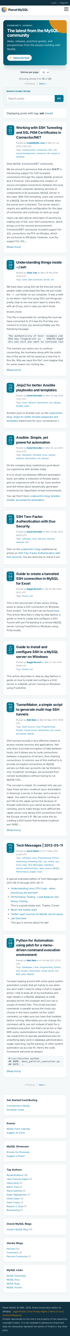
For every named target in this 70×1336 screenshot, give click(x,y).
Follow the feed (21, 58)
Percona (13, 1248)
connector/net (28, 150)
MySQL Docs (13, 1279)
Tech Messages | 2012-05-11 (39, 845)
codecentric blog (30, 549)
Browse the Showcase (18, 1152)
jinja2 (26, 406)
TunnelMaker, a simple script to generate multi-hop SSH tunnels (39, 709)
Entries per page (30, 72)
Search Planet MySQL (18, 91)
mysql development (25, 153)
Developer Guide (15, 1109)
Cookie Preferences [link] (12, 1315)
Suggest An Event (16, 1132)
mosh (39, 871)
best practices (35, 279)
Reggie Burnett (34, 589)
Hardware (26, 455)
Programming (48, 727)
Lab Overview (18, 918)
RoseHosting (15, 1210)
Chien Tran (32, 273)
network (32, 402)
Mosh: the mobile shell (24, 909)
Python (55, 858)
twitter (51, 861)
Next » (42, 83)
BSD (18, 974)
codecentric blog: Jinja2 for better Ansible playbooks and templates (35, 416)
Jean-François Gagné (19, 1179)
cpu (57, 861)
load (25, 865)
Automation (42, 402)
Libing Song (14, 1183)
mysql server (30, 730)
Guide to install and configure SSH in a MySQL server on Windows (37, 652)
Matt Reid (31, 720)
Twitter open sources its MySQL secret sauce (37, 914)
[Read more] (14, 246)
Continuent (14, 1252)
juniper (33, 871)
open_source (45, 868)
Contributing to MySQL (18, 1105)
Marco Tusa (14, 1187)
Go (59, 98)
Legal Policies (19, 1311)
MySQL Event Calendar (18, 1129)
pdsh (23, 974)
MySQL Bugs (13, 1283)
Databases (27, 967)
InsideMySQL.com (36, 143)
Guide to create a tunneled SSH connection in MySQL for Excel (37, 578)
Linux (24, 279)
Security (42, 539)
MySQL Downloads (16, 1275)
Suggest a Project (16, 1156)
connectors (41, 150)
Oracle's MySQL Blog (19, 1229)
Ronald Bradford (17, 1175)
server (46, 279)
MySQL (31, 734)
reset (49, 113)
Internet (51, 539)
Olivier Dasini (15, 1198)
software (37, 455)
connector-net (43, 153)
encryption (21, 734)
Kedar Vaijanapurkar (18, 1194)
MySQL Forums (14, 1287)
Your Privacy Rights (38, 1311)
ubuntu (52, 455)
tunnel (57, 730)
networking (43, 730)
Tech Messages (35, 865)
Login (54, 2)
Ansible (19, 406)
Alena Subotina (16, 1190)
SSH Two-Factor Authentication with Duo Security (35, 521)
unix (18, 971)
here (56, 610)
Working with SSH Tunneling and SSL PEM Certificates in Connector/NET (39, 132)
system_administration (27, 868)
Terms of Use (56, 1311)
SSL (50, 150)
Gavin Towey (15, 1202)
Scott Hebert (33, 851)
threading (32, 861)
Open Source (28, 727)
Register (64, 2)
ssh (55, 150)
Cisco (18, 865)
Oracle (25, 596)
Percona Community (19, 1256)
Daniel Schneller (34, 395)
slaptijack (48, 865)
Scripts (19, 730)
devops (57, 402)
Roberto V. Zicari (17, 1206)
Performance (22, 871)
